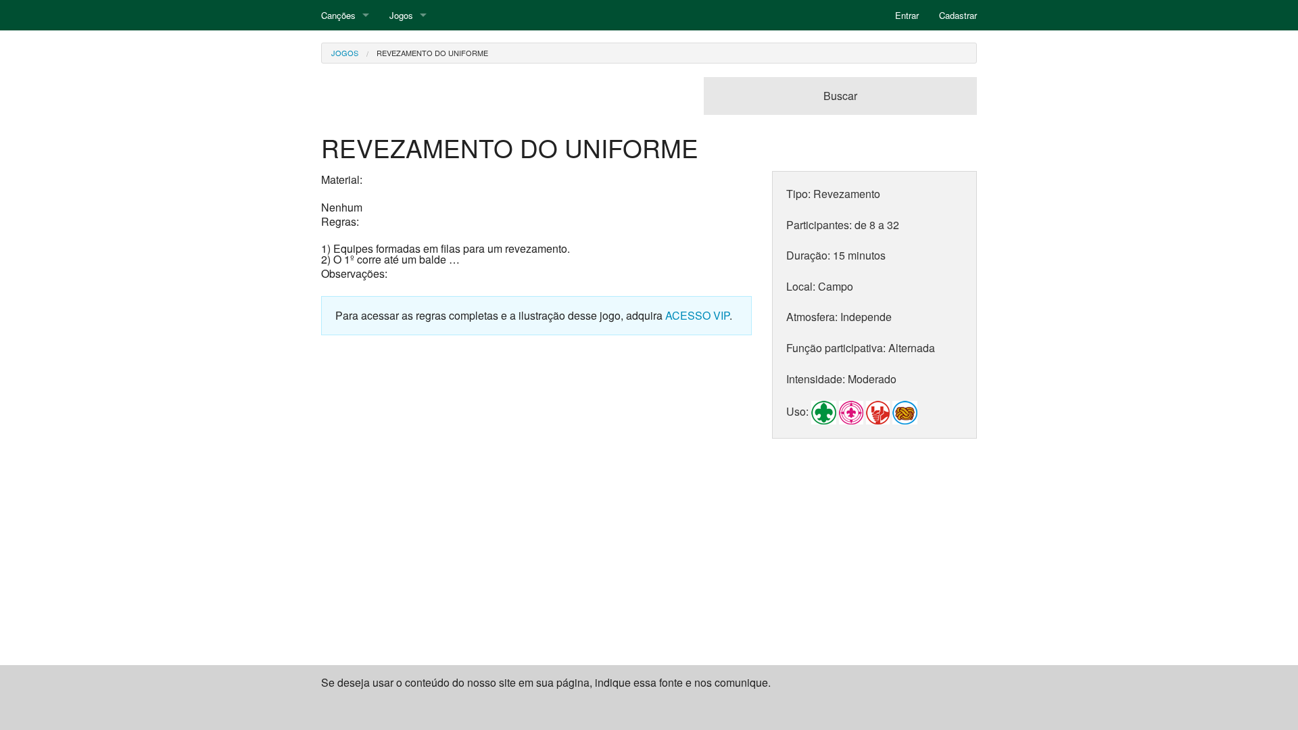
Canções (338, 15)
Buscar (840, 95)
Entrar (907, 15)
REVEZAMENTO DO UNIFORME (432, 52)
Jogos (401, 15)
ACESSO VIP (697, 315)
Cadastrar (958, 15)
